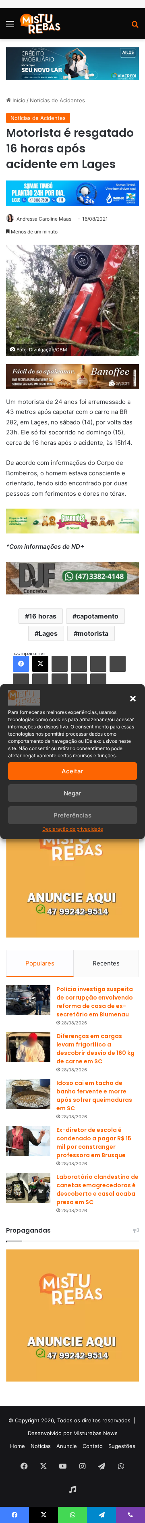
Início (18, 100)
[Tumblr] (79, 664)
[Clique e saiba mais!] (72, 63)
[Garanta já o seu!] (72, 375)
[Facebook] (21, 664)
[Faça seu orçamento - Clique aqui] (72, 577)
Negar (72, 793)
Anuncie (66, 1446)
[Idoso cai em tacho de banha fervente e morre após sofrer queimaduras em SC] (28, 1094)
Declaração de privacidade (72, 829)
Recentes (106, 963)
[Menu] (10, 27)
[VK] (21, 681)
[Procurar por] (135, 27)
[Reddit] (118, 664)
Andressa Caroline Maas (44, 219)
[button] (133, 699)
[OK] (40, 681)
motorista (93, 633)
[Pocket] (60, 681)
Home (17, 1446)
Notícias (41, 1446)
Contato (93, 1446)
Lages (48, 633)
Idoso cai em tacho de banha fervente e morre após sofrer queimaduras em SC (94, 1095)
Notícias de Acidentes (57, 100)
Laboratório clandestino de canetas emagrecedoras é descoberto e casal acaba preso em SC (97, 1189)
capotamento (97, 616)
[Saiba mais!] (72, 520)
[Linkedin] (60, 664)
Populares (39, 963)
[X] (40, 664)
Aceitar (72, 771)
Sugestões (121, 1446)
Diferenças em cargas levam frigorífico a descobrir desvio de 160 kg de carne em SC (95, 1048)
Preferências (72, 815)
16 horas (42, 616)
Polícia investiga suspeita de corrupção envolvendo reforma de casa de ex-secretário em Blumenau (94, 1001)
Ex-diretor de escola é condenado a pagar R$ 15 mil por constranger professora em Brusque (93, 1142)
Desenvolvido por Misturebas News (73, 1433)
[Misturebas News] (40, 24)
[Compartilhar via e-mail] (79, 681)
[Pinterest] (98, 664)
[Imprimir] (98, 681)
